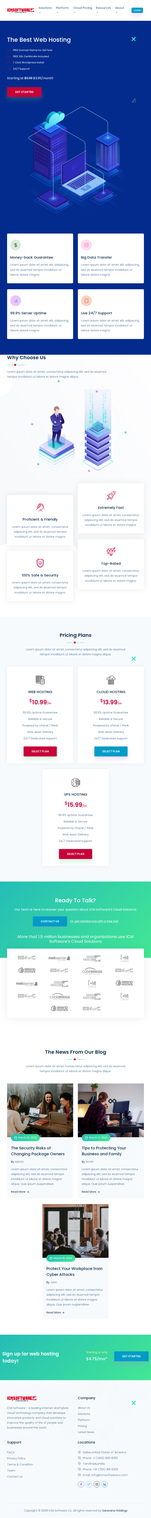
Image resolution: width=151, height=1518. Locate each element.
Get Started (24, 92)
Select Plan (40, 751)
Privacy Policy (16, 1458)
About (119, 8)
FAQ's (11, 1452)
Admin (19, 1162)
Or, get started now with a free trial (94, 921)
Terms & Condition (20, 1464)
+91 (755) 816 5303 (105, 1469)
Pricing (82, 1426)
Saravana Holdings (114, 1511)
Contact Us (50, 921)
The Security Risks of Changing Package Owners (38, 1151)
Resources (103, 8)
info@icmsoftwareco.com (109, 1475)
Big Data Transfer (96, 257)
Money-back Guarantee (31, 257)
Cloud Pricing (82, 8)
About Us (84, 1408)
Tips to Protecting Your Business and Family (104, 1151)
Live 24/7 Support (96, 313)
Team (11, 1471)
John (53, 1282)
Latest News (86, 1432)
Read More (18, 1192)
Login (137, 10)
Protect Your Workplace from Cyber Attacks (74, 1271)
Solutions (45, 8)
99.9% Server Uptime (28, 313)
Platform (62, 8)
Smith (90, 1162)
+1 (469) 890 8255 (105, 1458)
